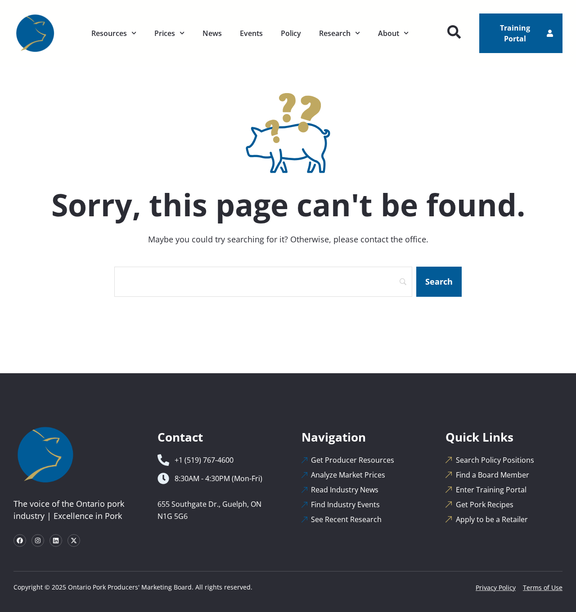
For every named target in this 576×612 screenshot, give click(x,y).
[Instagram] (38, 540)
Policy (291, 33)
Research (335, 33)
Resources (109, 33)
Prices (164, 33)
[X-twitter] (74, 540)
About (388, 33)
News (212, 33)
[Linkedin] (56, 540)
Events (251, 33)
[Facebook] (20, 540)
